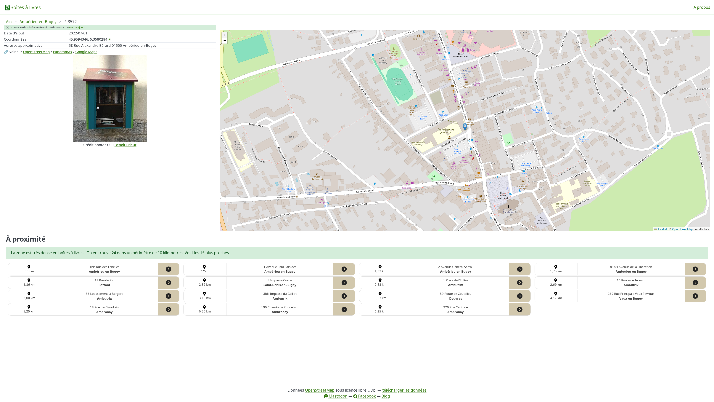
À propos (702, 7)
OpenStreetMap (36, 51)
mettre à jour (76, 27)
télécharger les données (404, 390)
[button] (465, 127)
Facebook (366, 396)
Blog (386, 396)
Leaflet (662, 229)
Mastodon (338, 396)
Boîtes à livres (25, 7)
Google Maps (86, 51)
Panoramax (62, 51)
